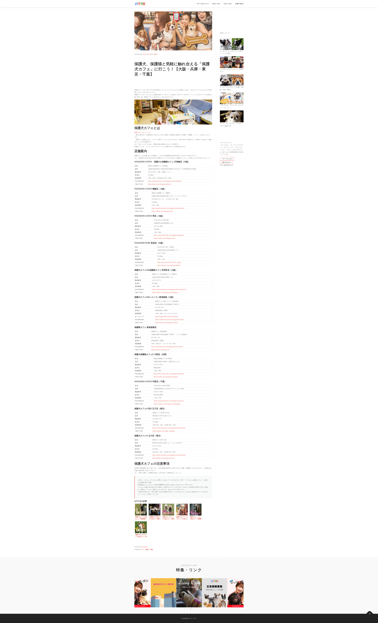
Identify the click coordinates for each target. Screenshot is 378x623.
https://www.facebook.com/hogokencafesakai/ (169, 235)
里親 (151, 549)
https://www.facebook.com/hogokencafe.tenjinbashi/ (165, 181)
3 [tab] (190, 609)
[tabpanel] (189, 592)
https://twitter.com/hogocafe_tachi (163, 458)
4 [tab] (193, 609)
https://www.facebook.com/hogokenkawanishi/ (169, 374)
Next (245, 593)
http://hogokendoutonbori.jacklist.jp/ (166, 316)
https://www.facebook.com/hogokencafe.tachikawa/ (169, 455)
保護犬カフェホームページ (142, 132)
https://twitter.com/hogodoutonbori (166, 323)
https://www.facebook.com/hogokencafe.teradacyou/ (169, 289)
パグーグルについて (202, 3)
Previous (133, 593)
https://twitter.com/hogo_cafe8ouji (164, 431)
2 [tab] (188, 609)
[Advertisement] (150, 83)
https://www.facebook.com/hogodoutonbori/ (169, 319)
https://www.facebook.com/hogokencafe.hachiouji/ (169, 428)
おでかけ (145, 547)
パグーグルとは (227, 159)
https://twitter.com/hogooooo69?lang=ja (165, 292)
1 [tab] (185, 609)
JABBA (155, 54)
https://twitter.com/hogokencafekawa (166, 377)
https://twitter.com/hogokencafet (162, 211)
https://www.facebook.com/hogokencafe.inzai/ (169, 401)
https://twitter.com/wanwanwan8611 (169, 265)
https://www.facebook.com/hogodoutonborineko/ (167, 347)
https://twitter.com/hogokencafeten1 (160, 184)
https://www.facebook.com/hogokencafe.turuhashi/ (168, 208)
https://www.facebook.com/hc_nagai (169, 262)
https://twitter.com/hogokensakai (164, 238)
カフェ (143, 549)
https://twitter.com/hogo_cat (160, 350)
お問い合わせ (239, 3)
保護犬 (147, 549)
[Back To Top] (369, 613)
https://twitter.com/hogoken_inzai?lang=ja (167, 404)
